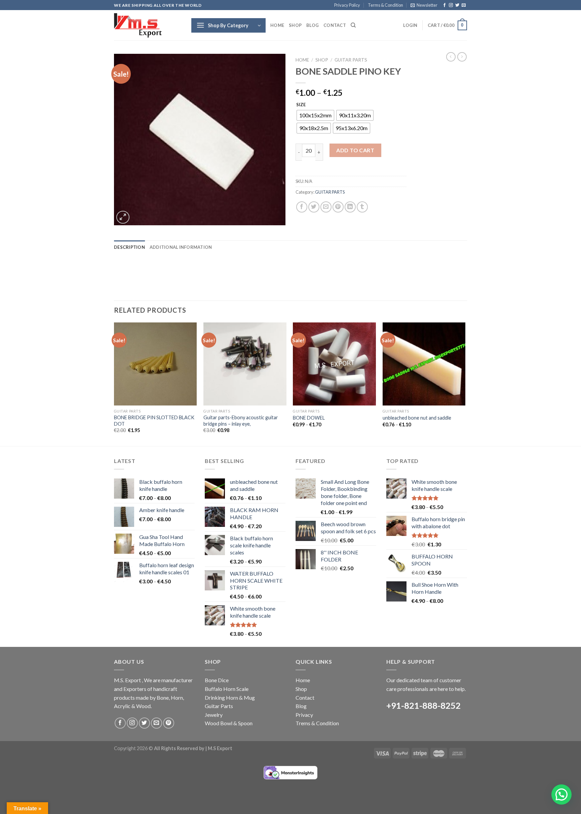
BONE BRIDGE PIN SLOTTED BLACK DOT (154, 421)
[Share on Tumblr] (362, 206)
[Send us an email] (464, 5)
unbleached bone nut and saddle (417, 418)
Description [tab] (129, 247)
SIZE (301, 105)
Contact (334, 25)
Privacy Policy (347, 5)
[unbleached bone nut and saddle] (424, 363)
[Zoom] (122, 217)
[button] (561, 794)
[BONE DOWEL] (334, 363)
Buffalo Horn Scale (226, 689)
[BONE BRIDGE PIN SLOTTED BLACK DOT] (155, 363)
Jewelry (214, 714)
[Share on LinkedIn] (350, 206)
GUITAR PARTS (351, 60)
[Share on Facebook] (301, 206)
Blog (312, 25)
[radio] (315, 115)
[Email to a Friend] (326, 206)
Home (277, 25)
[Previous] (114, 383)
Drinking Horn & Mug (230, 697)
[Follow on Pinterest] (168, 723)
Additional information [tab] (181, 247)
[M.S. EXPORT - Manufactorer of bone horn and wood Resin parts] (147, 25)
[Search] (353, 25)
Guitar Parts (219, 706)
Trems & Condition (317, 723)
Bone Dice (217, 680)
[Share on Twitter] (313, 206)
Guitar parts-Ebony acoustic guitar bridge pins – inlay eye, (240, 421)
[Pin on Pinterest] (338, 206)
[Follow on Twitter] (457, 5)
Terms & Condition (385, 5)
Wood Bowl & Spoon (229, 723)
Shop (295, 25)
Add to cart (355, 150)
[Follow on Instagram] (451, 5)
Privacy (304, 714)
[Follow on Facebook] (444, 5)
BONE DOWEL (309, 418)
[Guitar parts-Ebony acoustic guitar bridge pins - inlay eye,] (244, 363)
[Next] (465, 383)
